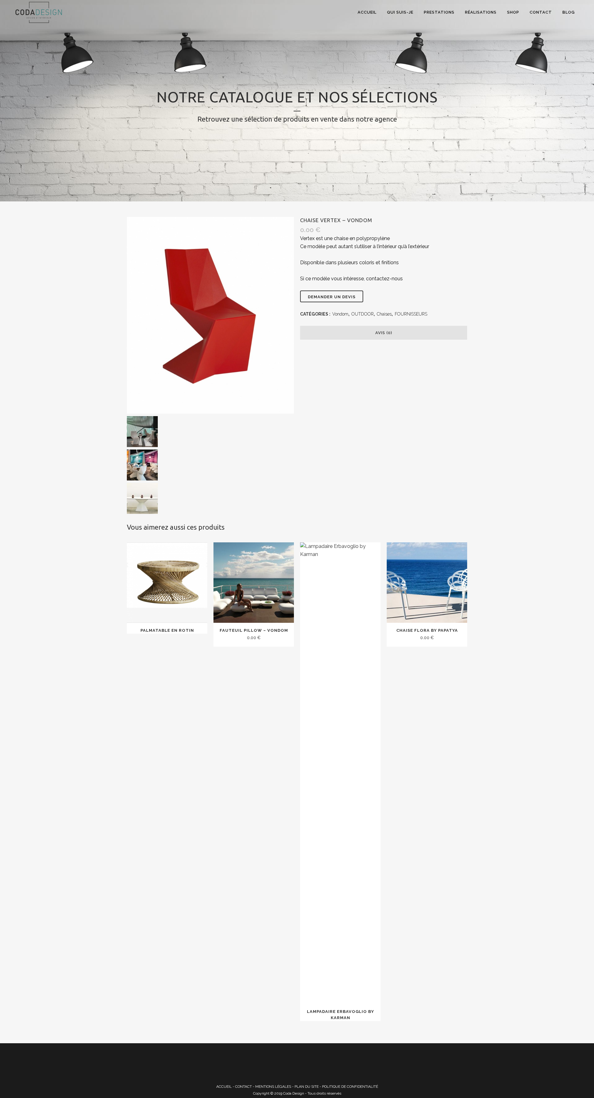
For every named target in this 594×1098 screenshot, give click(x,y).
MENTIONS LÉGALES (273, 1086)
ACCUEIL (224, 1086)
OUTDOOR (362, 314)
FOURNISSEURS (411, 314)
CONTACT (243, 1086)
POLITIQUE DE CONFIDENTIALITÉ (350, 1086)
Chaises (384, 314)
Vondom (340, 314)
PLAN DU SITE (307, 1086)
